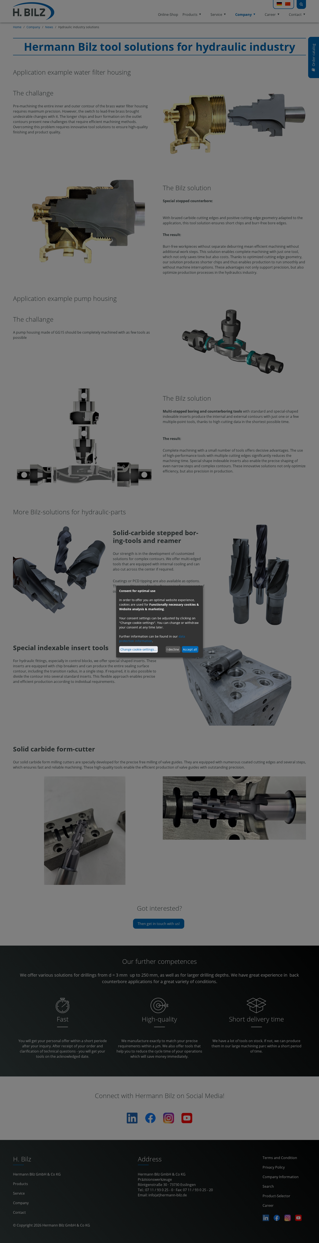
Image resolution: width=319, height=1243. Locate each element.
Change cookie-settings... (138, 649)
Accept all (190, 649)
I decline (173, 649)
